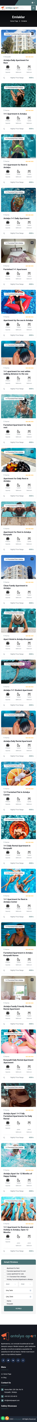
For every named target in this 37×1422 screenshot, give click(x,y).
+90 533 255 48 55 (10, 1396)
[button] (33, 2)
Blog (4, 1377)
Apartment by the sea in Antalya (18, 320)
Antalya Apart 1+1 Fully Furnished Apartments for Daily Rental (18, 1116)
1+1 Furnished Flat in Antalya (16, 1277)
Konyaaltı (8, 57)
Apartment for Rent (13, 1268)
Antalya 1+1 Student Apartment (18, 690)
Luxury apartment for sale (15, 1274)
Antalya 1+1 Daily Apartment (16, 218)
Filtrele (18, 1308)
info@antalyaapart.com (11, 1400)
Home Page (14, 21)
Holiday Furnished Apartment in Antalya (20, 1279)
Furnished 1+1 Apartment (15, 269)
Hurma (7, 110)
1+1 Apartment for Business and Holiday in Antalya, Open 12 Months (18, 1229)
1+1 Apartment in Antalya (15, 114)
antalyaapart (18, 1419)
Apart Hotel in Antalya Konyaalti (18, 639)
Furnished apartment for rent (16, 1271)
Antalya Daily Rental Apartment (18, 741)
